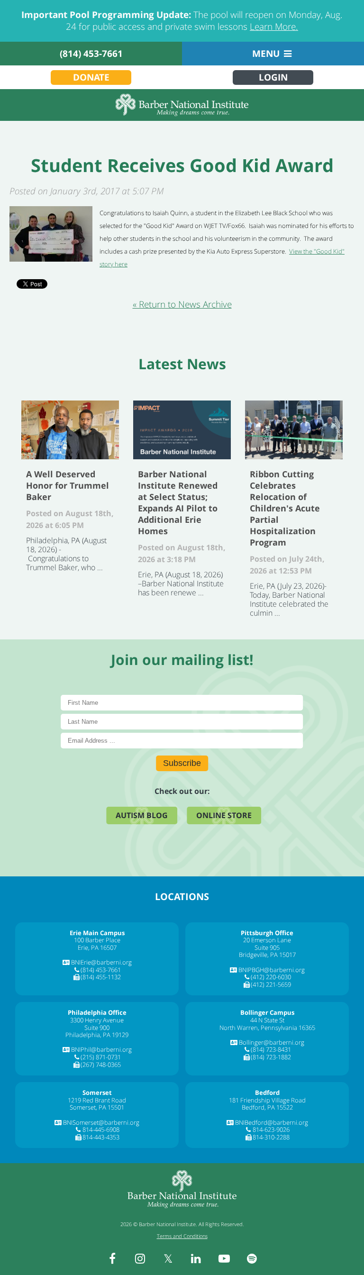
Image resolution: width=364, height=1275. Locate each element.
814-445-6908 (100, 1129)
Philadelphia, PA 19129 (96, 1034)
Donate (91, 77)
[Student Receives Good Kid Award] (50, 258)
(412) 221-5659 (271, 984)
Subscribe (182, 763)
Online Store (224, 815)
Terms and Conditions (182, 1235)
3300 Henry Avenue (97, 1020)
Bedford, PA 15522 (267, 1107)
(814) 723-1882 (271, 1057)
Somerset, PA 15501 (97, 1107)
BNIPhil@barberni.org (101, 1049)
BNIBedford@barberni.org (271, 1122)
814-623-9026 (271, 1129)
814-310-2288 (271, 1137)
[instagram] (140, 1258)
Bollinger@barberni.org (271, 1042)
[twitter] (168, 1258)
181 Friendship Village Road (267, 1100)
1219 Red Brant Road (97, 1100)
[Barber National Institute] (182, 105)
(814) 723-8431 (271, 1049)
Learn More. (274, 26)
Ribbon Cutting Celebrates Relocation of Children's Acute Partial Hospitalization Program (294, 430)
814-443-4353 (100, 1137)
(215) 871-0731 (101, 1057)
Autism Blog (142, 815)
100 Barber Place (97, 940)
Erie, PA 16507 (97, 947)
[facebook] (112, 1258)
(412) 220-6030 (271, 977)
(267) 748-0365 (101, 1064)
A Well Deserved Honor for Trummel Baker (70, 430)
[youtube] (224, 1258)
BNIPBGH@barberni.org (271, 969)
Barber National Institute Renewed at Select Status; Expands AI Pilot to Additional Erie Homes (182, 430)
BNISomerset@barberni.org (101, 1122)
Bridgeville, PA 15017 (267, 954)
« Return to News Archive (182, 304)
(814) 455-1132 (101, 977)
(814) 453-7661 (91, 53)
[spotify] (252, 1258)
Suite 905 (267, 947)
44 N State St (267, 1020)
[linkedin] (196, 1258)
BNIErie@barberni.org (101, 962)
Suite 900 (96, 1027)
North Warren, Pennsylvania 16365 (267, 1027)
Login (273, 77)
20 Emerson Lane (267, 940)
